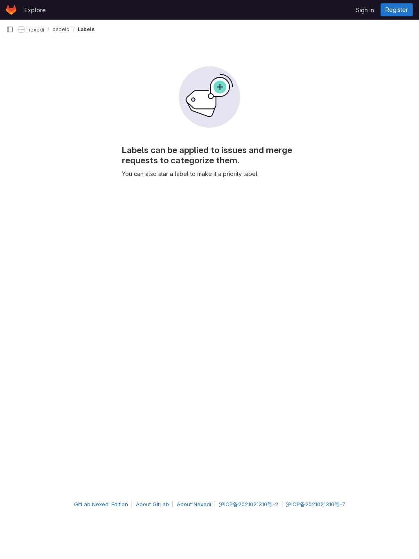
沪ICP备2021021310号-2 (248, 504)
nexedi (35, 29)
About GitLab (152, 504)
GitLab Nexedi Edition (101, 504)
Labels (86, 29)
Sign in (365, 10)
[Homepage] (11, 9)
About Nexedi (194, 504)
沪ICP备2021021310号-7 (315, 504)
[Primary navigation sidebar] (9, 29)
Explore (35, 10)
